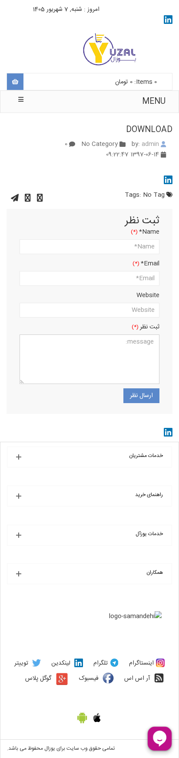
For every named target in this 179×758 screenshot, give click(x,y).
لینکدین (60, 663)
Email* (150, 263)
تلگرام (100, 663)
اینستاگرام (141, 663)
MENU (154, 101)
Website (147, 295)
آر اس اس (137, 678)
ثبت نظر (149, 327)
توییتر (21, 663)
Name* (149, 232)
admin (150, 144)
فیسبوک (89, 678)
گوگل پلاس (38, 678)
